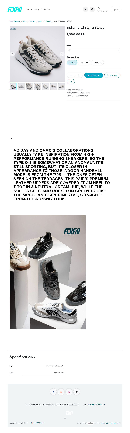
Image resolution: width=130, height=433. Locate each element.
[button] (92, 9)
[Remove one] (70, 75)
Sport (39, 21)
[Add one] (80, 75)
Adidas (48, 21)
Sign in (115, 9)
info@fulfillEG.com (96, 404)
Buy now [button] (113, 75)
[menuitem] (29, 9)
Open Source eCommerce (110, 423)
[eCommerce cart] (85, 9)
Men (25, 21)
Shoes (32, 21)
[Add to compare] (71, 81)
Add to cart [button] (95, 75)
